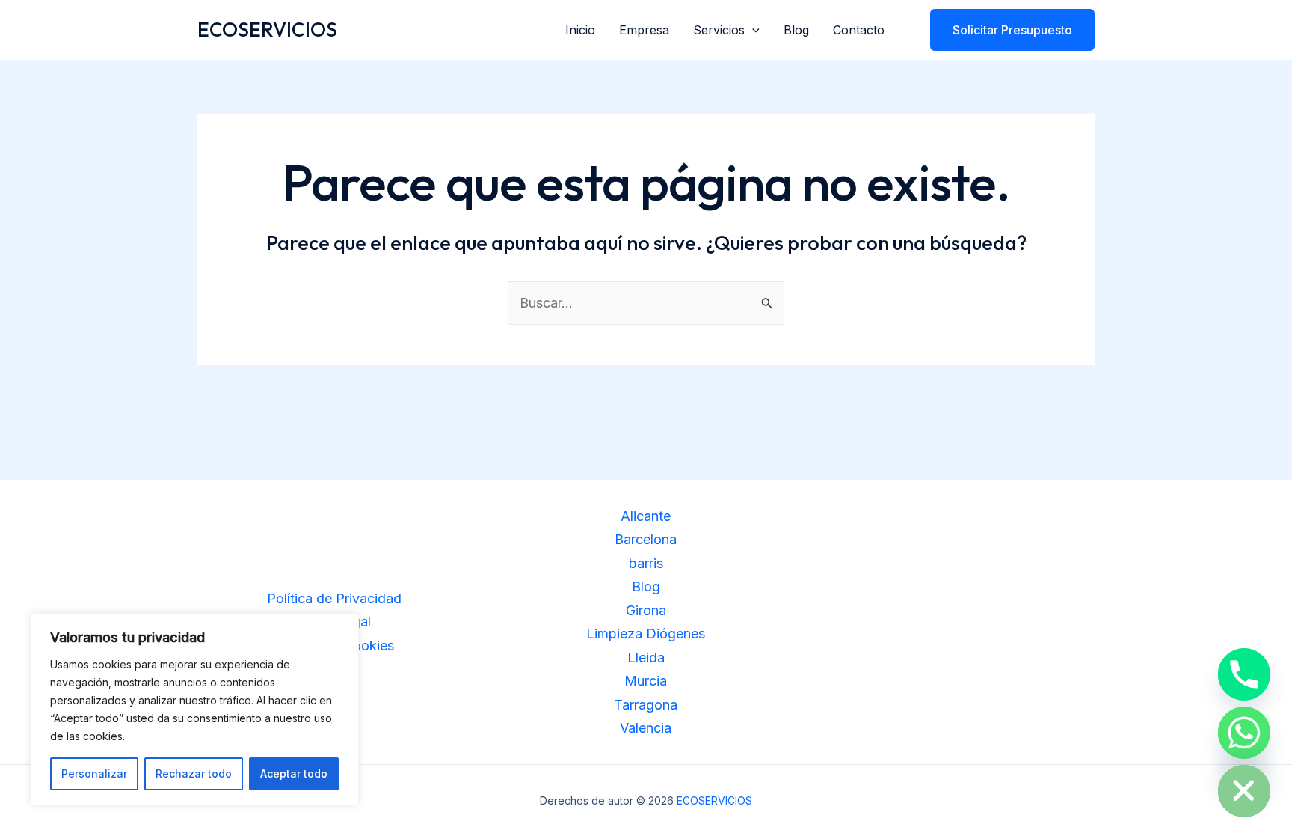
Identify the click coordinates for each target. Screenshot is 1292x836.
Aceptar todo (293, 773)
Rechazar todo (194, 773)
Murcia (645, 681)
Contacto (859, 29)
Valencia (645, 728)
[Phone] (1244, 674)
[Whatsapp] (1244, 733)
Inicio (580, 29)
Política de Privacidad (334, 598)
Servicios (719, 29)
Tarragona (645, 705)
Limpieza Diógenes (645, 633)
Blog (796, 29)
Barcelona (646, 539)
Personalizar (94, 773)
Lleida (646, 657)
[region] (194, 709)
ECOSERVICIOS (267, 29)
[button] (752, 30)
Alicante (646, 516)
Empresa (644, 29)
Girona (646, 610)
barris (646, 563)
